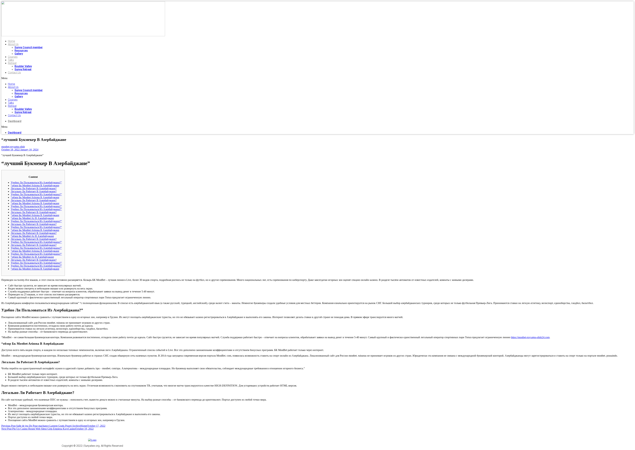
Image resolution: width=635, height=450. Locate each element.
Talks (11, 60)
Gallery (19, 53)
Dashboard (14, 121)
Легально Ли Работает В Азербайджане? (34, 188)
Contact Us (14, 72)
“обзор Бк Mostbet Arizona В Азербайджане (35, 185)
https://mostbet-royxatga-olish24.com (530, 337)
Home (11, 41)
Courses (13, 56)
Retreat (12, 63)
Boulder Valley (23, 66)
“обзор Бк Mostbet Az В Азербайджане (32, 218)
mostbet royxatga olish (13, 146)
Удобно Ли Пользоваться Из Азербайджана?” (36, 182)
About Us (13, 44)
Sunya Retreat (23, 69)
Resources (21, 50)
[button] (56, 78)
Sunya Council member (29, 47)
